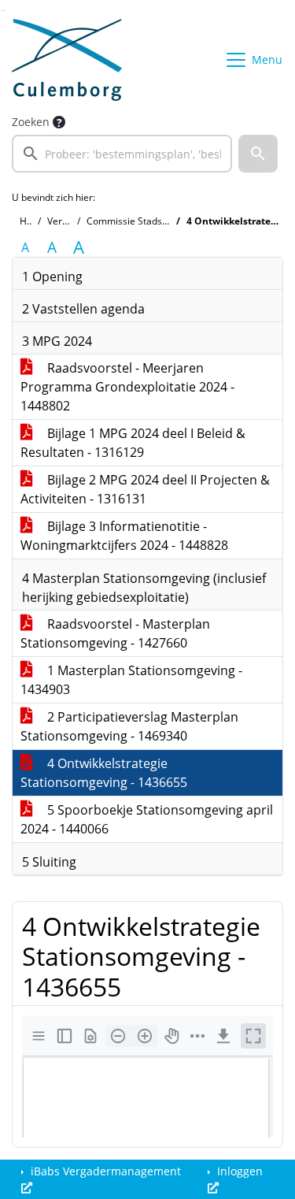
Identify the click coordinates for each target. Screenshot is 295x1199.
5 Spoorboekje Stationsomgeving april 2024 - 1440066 (146, 819)
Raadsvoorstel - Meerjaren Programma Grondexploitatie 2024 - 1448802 (127, 386)
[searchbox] (122, 154)
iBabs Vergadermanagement (104, 1171)
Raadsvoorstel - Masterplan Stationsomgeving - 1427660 (115, 633)
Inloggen (238, 1171)
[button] (258, 154)
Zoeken (31, 121)
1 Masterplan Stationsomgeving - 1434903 (131, 680)
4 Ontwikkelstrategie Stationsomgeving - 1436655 (103, 773)
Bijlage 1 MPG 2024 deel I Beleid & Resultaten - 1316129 (132, 443)
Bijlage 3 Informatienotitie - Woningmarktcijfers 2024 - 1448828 (124, 536)
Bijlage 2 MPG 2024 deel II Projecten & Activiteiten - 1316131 (145, 489)
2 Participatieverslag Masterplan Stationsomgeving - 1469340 (129, 726)
